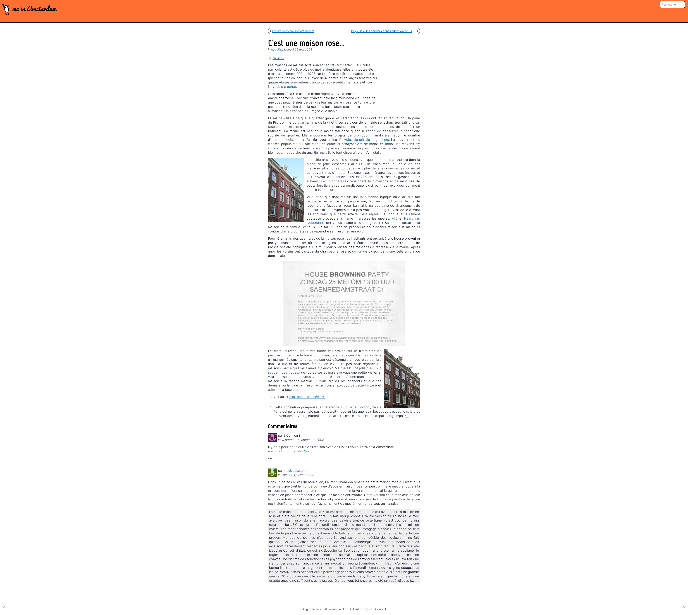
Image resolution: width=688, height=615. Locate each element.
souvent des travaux (284, 372)
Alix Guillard (351, 609)
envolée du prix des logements (365, 139)
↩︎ (406, 416)
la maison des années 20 (307, 397)
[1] (334, 121)
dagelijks (277, 49)
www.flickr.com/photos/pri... (290, 451)
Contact (380, 609)
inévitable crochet (282, 86)
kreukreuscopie (295, 470)
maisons (278, 58)
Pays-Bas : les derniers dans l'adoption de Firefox (383, 31)
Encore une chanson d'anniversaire (294, 31)
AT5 (395, 218)
